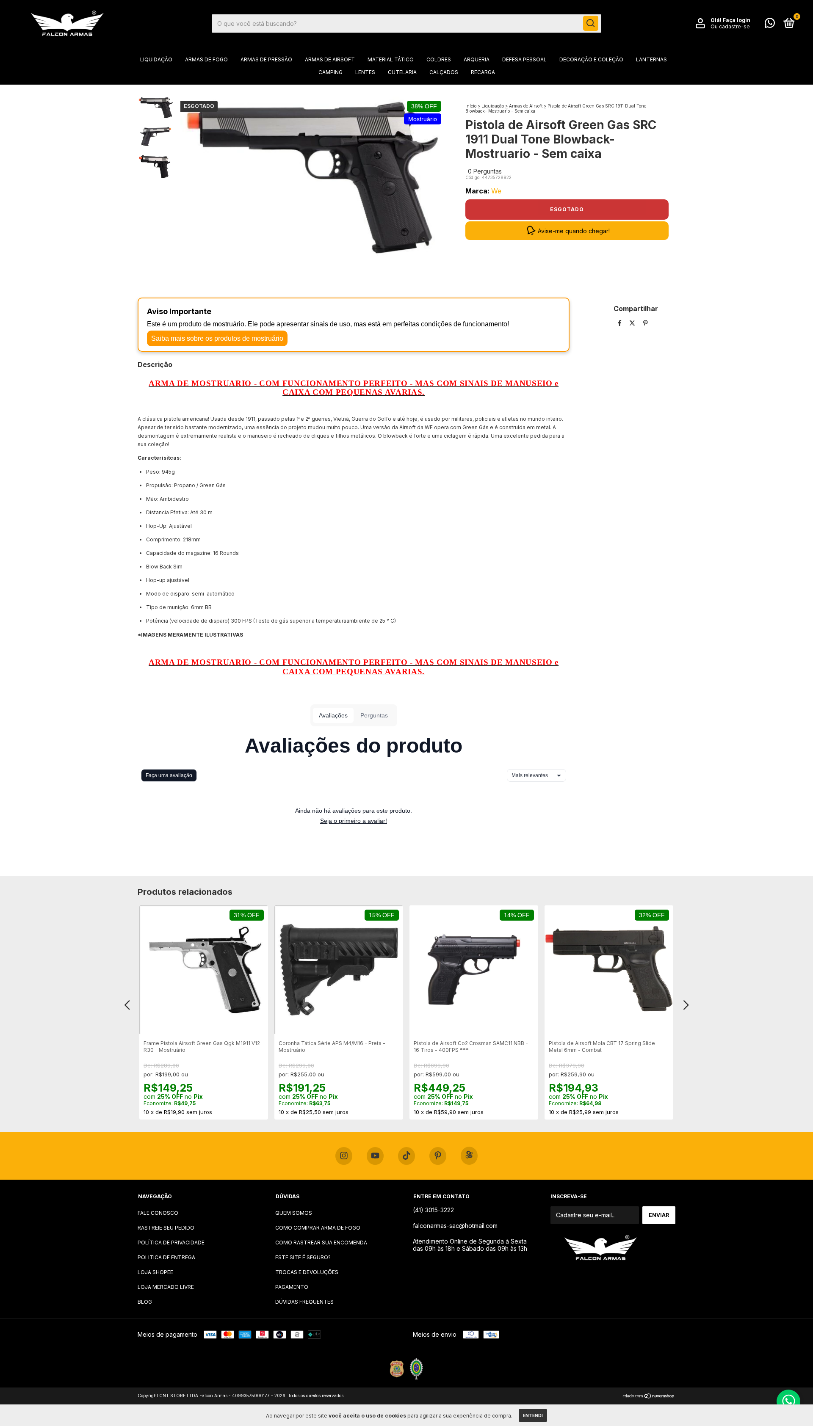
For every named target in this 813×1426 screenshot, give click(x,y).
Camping (330, 72)
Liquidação (156, 59)
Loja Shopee (155, 1272)
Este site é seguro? (303, 1257)
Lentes (365, 72)
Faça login (736, 20)
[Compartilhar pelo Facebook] (620, 323)
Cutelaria (402, 72)
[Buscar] (590, 23)
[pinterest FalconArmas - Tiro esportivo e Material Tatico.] (437, 1156)
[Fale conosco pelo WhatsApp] (769, 24)
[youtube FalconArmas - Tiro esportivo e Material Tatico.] (375, 1156)
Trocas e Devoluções (306, 1272)
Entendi (533, 1415)
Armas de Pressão (266, 59)
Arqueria (476, 59)
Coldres (438, 59)
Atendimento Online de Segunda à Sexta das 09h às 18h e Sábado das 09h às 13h (470, 1245)
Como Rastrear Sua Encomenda (321, 1242)
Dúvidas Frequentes (304, 1302)
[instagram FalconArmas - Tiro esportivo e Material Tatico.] (343, 1156)
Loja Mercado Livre (166, 1287)
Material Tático (391, 59)
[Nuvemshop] (648, 1396)
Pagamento (291, 1287)
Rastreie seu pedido (166, 1228)
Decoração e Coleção (591, 59)
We (496, 191)
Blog (145, 1302)
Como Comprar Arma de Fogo (317, 1228)
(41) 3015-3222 (433, 1210)
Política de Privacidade (171, 1242)
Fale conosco (158, 1213)
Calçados (443, 72)
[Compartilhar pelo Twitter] (633, 323)
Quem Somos (293, 1213)
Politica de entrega (166, 1257)
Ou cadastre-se (730, 26)
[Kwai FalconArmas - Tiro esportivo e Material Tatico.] (469, 1156)
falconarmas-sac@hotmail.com (455, 1225)
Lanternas (651, 59)
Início (470, 105)
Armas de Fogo (206, 59)
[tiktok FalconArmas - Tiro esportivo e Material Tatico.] (406, 1156)
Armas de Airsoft (330, 59)
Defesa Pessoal (524, 59)
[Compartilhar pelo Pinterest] (645, 323)
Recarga (483, 72)
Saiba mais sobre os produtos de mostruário (217, 338)
